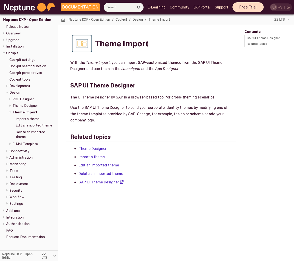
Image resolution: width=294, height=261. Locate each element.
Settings (16, 203)
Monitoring (17, 164)
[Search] (139, 7)
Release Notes (17, 26)
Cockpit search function (27, 66)
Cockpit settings (22, 59)
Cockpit (12, 53)
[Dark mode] (288, 7)
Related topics (257, 44)
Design (14, 92)
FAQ (9, 230)
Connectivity (19, 151)
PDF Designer (23, 99)
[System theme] (273, 7)
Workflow (16, 197)
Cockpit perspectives (25, 72)
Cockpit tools (19, 79)
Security (15, 190)
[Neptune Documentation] (79, 7)
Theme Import (24, 112)
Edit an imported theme (34, 125)
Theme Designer (25, 105)
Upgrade (12, 40)
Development (19, 86)
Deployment (18, 184)
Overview (13, 33)
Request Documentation (25, 237)
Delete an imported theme (101, 173)
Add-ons (13, 210)
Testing (15, 177)
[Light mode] (280, 7)
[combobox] (124, 7)
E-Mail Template (25, 144)
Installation (15, 46)
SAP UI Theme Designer (263, 38)
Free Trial (248, 7)
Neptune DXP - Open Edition (27, 19)
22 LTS (279, 19)
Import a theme (28, 119)
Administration (21, 157)
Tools (13, 170)
